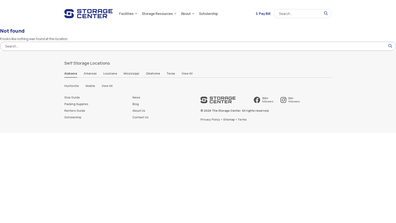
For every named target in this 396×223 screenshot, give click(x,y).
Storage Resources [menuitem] (157, 13)
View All (107, 86)
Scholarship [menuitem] (208, 13)
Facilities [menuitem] (126, 13)
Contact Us (140, 117)
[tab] (70, 74)
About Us (138, 111)
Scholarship (72, 117)
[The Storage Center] (88, 13)
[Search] (326, 13)
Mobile (90, 86)
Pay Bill (264, 13)
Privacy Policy (210, 119)
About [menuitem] (186, 13)
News (136, 97)
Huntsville (71, 86)
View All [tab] (187, 73)
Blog (135, 104)
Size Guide (72, 97)
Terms (242, 119)
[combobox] (303, 13)
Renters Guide (74, 111)
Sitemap (229, 119)
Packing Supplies (76, 104)
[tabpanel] (198, 86)
